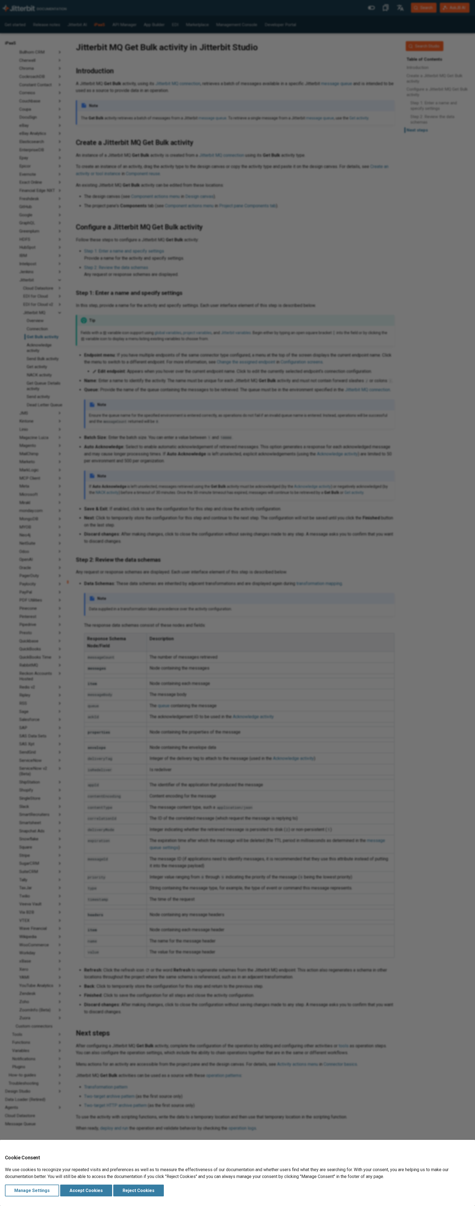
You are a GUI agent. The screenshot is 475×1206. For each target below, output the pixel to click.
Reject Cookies (138, 1190)
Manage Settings (32, 1190)
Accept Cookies (86, 1190)
